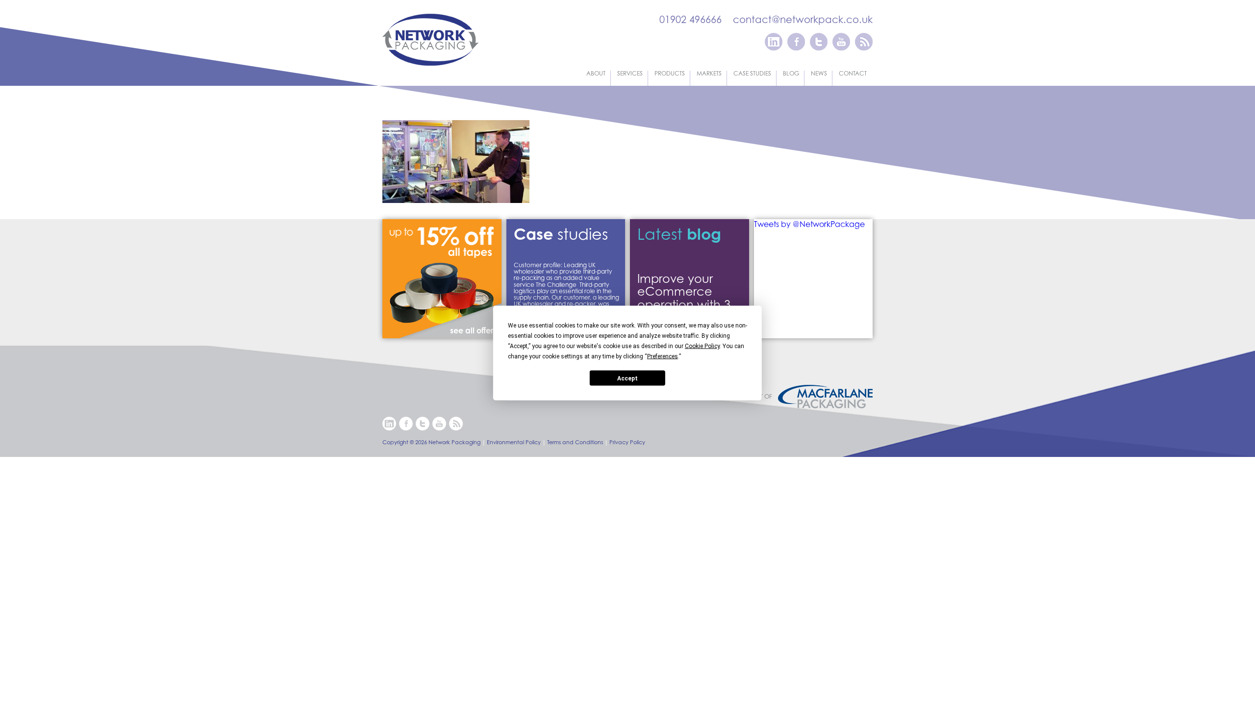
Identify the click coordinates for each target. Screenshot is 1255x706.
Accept (627, 378)
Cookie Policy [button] (702, 346)
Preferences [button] (662, 356)
